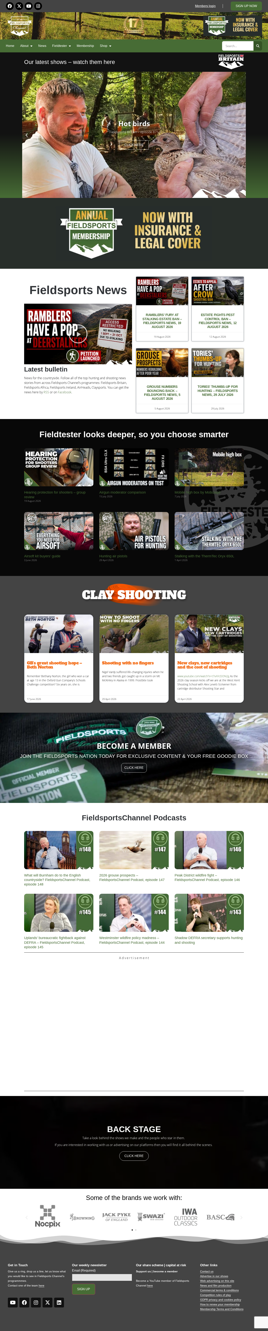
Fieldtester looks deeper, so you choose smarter (134, 434)
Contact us (206, 1271)
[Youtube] (29, 6)
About (24, 45)
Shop (103, 45)
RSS (46, 392)
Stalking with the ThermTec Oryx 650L (204, 556)
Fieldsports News (78, 290)
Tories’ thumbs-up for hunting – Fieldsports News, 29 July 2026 (218, 391)
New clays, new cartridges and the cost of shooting (204, 665)
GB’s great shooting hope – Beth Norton (54, 665)
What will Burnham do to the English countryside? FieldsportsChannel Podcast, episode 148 (57, 879)
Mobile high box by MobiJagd (197, 492)
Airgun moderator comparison (122, 492)
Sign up (83, 1289)
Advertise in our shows (214, 1276)
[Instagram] (38, 6)
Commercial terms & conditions (219, 1290)
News (42, 45)
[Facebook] (10, 6)
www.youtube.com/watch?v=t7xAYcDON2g (203, 676)
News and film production (216, 1285)
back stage (134, 1129)
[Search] (257, 46)
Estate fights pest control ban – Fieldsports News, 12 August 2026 (218, 321)
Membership (85, 45)
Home (10, 45)
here (41, 1285)
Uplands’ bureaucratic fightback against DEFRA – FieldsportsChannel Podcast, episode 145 (55, 942)
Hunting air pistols (113, 556)
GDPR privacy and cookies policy (220, 1299)
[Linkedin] (59, 1302)
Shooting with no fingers (128, 663)
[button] (26, 134)
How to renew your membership (220, 1304)
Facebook (64, 392)
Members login (205, 6)
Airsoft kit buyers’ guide (42, 556)
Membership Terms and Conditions (221, 1309)
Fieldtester (59, 45)
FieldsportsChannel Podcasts (134, 818)
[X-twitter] (19, 6)
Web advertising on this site (217, 1280)
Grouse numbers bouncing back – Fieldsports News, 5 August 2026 (162, 393)
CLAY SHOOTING (134, 595)
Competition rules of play (215, 1294)
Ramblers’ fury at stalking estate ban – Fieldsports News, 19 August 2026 (162, 321)
